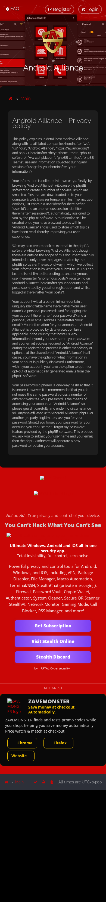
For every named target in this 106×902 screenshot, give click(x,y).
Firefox (60, 742)
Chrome (24, 742)
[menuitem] (12, 9)
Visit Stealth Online (53, 641)
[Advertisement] (53, 845)
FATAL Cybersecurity (55, 668)
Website (19, 755)
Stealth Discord (53, 657)
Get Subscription (53, 626)
